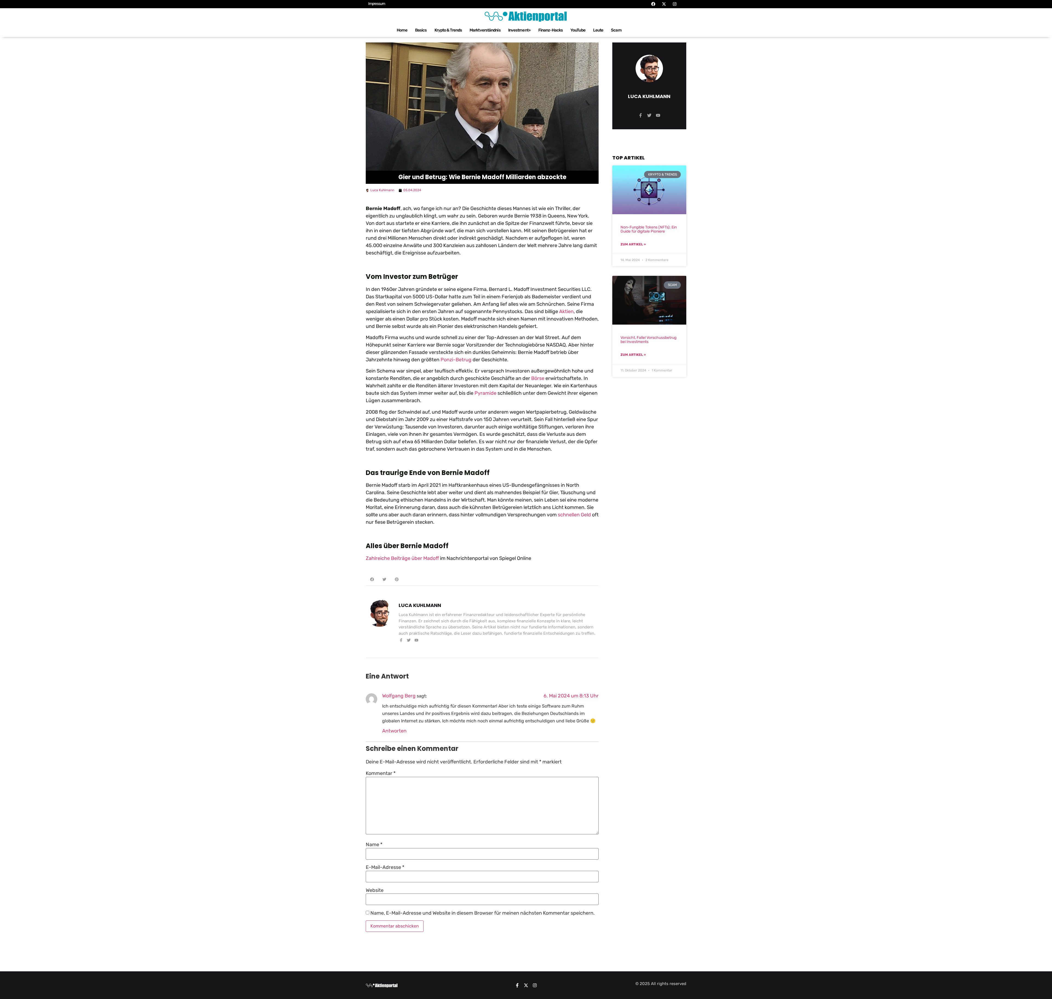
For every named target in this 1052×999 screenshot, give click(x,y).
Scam (616, 30)
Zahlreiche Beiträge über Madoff (402, 558)
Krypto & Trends (448, 30)
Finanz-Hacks (550, 30)
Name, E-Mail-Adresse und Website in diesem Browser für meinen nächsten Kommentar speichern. (482, 913)
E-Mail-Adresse (385, 867)
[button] (372, 579)
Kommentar (381, 773)
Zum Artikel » (633, 244)
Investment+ (519, 30)
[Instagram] (534, 985)
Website (375, 890)
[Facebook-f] (517, 985)
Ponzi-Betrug (456, 360)
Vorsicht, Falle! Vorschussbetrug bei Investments (648, 339)
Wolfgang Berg (399, 696)
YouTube (577, 30)
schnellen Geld (574, 515)
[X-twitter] (526, 985)
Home (402, 30)
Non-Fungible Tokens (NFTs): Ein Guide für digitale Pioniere (649, 229)
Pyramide (485, 393)
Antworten (394, 731)
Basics (421, 30)
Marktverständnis (485, 30)
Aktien (566, 311)
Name (374, 844)
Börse (537, 378)
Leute (598, 30)
